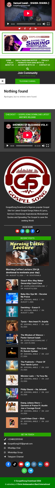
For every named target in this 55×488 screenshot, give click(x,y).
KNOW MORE (27, 227)
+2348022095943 (15, 439)
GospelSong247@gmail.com (20, 443)
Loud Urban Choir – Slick (32, 418)
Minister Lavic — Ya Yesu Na (34, 376)
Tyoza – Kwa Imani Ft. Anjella (34, 321)
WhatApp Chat (14, 448)
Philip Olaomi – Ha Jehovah (34, 389)
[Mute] (44, 24)
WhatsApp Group (15, 452)
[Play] (8, 24)
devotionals (35, 275)
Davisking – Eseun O (30, 307)
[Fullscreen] (48, 24)
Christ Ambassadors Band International (33, 484)
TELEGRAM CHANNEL (27, 81)
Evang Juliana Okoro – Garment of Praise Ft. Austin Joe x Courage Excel (34, 405)
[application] (28, 13)
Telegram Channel (15, 457)
